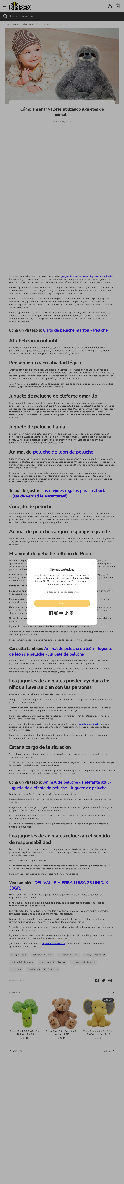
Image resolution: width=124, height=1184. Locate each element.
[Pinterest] (71, 613)
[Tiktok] (66, 613)
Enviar (62, 603)
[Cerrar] (93, 562)
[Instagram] (56, 613)
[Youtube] (61, 613)
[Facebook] (51, 613)
